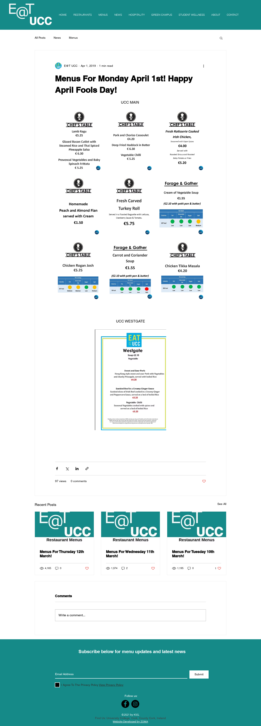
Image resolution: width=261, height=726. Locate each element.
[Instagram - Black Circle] (135, 704)
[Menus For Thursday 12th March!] (64, 528)
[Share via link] (87, 468)
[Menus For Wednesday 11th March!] (130, 528)
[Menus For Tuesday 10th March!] (196, 528)
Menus (73, 37)
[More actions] (203, 65)
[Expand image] (79, 142)
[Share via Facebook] (57, 468)
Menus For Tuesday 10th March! (193, 553)
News (57, 37)
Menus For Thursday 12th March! (62, 553)
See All (221, 504)
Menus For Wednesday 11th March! (130, 553)
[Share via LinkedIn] (77, 468)
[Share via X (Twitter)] (67, 468)
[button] (221, 37)
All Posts (40, 37)
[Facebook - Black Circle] (125, 704)
